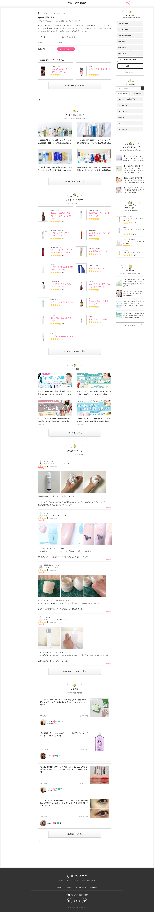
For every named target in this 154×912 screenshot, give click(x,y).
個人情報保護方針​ (81, 887)
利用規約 (69, 887)
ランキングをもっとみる (74, 181)
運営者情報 (93, 887)
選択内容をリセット (130, 72)
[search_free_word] (142, 88)
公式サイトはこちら (66, 49)
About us (59, 887)
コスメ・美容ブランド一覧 (48, 13)
